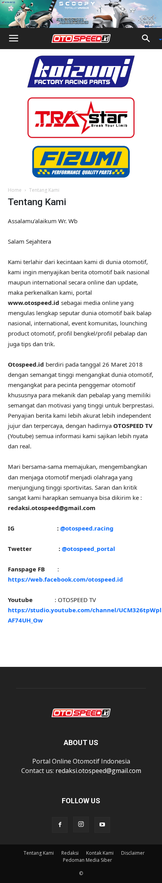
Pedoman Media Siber (87, 860)
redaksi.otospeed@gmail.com (98, 770)
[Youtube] (102, 825)
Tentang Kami (39, 853)
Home (15, 190)
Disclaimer (133, 853)
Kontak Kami (100, 853)
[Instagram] (81, 824)
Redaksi (70, 853)
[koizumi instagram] (81, 70)
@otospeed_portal (88, 549)
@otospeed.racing (87, 528)
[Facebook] (60, 825)
